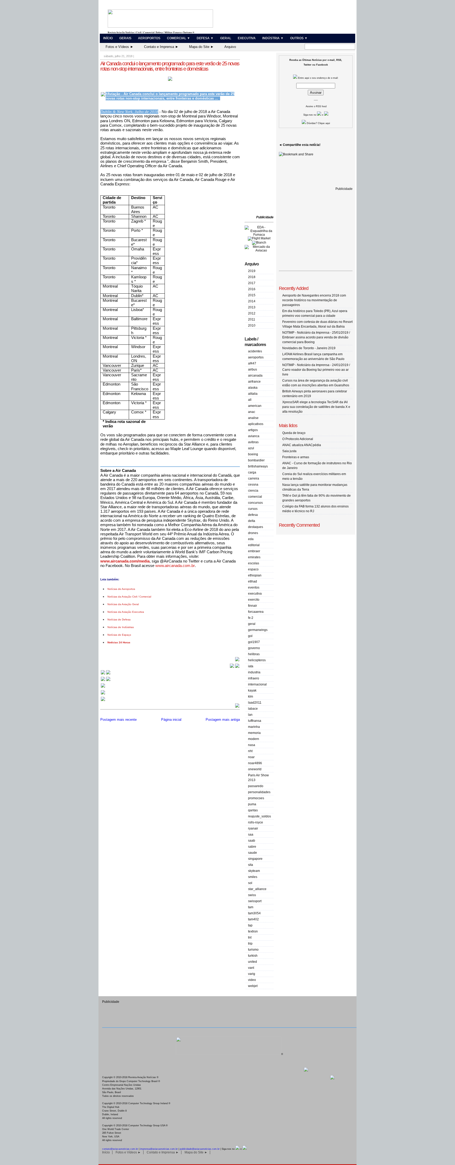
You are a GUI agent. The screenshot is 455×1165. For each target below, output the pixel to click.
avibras (253, 442)
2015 (251, 295)
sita (250, 865)
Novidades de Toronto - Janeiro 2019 (308, 348)
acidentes (255, 351)
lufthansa (254, 721)
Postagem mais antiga (223, 720)
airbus (252, 369)
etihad (252, 581)
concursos (255, 503)
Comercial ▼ (178, 38)
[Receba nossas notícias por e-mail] (105, 680)
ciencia (253, 490)
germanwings (258, 630)
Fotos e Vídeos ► (119, 47)
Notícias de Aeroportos (121, 589)
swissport (254, 901)
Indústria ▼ (273, 38)
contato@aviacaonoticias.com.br (120, 1149)
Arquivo (230, 47)
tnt (249, 937)
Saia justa (289, 451)
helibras (254, 654)
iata (250, 666)
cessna (253, 484)
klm (250, 696)
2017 (251, 283)
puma (252, 804)
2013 (251, 307)
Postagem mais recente (118, 720)
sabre (252, 846)
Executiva (247, 38)
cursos (253, 509)
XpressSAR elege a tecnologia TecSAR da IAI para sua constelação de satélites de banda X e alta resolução (316, 406)
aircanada (255, 375)
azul (251, 448)
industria (254, 672)
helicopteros (257, 660)
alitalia (253, 394)
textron (253, 931)
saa (250, 834)
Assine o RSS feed (316, 106)
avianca (253, 436)
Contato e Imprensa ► (161, 47)
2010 (251, 325)
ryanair (253, 828)
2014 (251, 301)
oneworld (254, 769)
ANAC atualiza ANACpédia (301, 445)
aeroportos (256, 357)
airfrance (254, 381)
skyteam (254, 871)
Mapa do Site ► (201, 47)
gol (250, 636)
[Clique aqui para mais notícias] (105, 674)
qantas (253, 810)
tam (250, 907)
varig (251, 974)
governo (254, 648)
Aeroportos (149, 38)
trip (250, 943)
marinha (254, 727)
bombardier (256, 460)
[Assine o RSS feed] (103, 700)
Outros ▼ (299, 38)
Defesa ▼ (205, 38)
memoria (254, 733)
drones (253, 533)
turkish (253, 955)
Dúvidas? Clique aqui (318, 123)
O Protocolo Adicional (297, 439)
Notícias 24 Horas (118, 642)
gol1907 (254, 642)
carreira (253, 478)
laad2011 (254, 702)
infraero (253, 678)
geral (251, 624)
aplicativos (255, 424)
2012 (251, 313)
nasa (251, 745)
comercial (255, 496)
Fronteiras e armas (295, 457)
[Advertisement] (260, 134)
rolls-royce (255, 822)
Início (108, 38)
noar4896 (255, 763)
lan (250, 715)
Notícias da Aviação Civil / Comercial (129, 596)
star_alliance (257, 889)
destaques (255, 527)
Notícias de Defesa (119, 619)
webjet (253, 986)
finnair (252, 606)
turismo (253, 949)
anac (251, 412)
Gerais (125, 38)
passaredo (255, 786)
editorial (254, 545)
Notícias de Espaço (119, 634)
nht (250, 751)
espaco (253, 569)
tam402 (253, 919)
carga (252, 472)
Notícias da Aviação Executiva (125, 611)
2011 (251, 319)
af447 (252, 363)
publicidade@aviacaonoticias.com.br (200, 1149)
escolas (253, 563)
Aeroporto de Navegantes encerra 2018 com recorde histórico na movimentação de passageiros (314, 300)
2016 (251, 289)
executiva (255, 593)
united (252, 962)
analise (253, 418)
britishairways (258, 466)
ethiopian (254, 575)
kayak (252, 690)
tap (250, 925)
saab (251, 840)
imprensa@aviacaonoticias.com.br (159, 1149)
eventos (253, 587)
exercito (253, 599)
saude (252, 853)
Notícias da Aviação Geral (123, 604)
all (249, 400)
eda (251, 539)
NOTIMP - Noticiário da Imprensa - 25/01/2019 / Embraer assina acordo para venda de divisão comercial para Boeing (316, 337)
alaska (253, 387)
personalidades (259, 792)
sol (250, 883)
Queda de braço (293, 433)
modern (253, 739)
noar (251, 757)
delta (251, 521)
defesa (253, 515)
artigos (253, 430)
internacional (257, 684)
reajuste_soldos (259, 816)
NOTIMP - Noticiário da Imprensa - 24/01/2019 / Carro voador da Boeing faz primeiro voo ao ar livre (316, 369)
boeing (253, 454)
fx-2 (250, 618)
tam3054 (254, 913)
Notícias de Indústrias (120, 627)
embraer (254, 551)
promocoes (256, 798)
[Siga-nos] (103, 687)
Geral (225, 38)
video (252, 980)
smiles (252, 877)
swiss (252, 895)
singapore (255, 859)
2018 (251, 277)
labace (253, 708)
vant (251, 968)
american (254, 406)
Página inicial (171, 720)
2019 (251, 271)
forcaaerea (256, 612)
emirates (254, 557)
